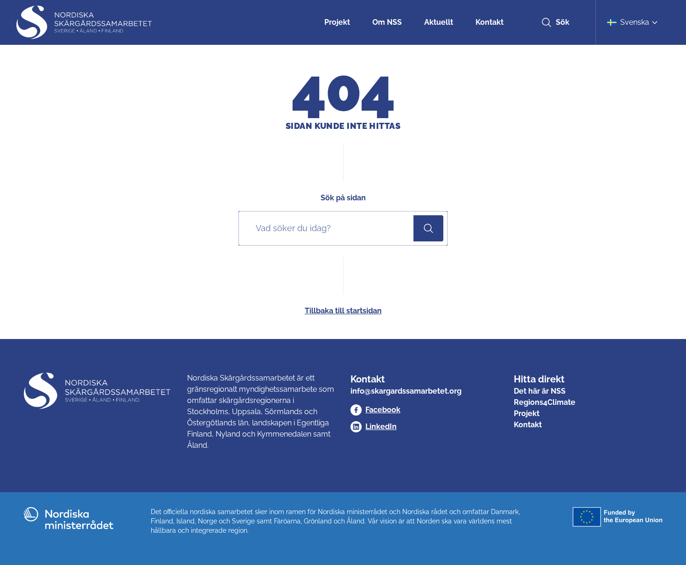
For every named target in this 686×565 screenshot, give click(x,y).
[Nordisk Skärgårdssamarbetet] (85, 22)
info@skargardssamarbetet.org (406, 391)
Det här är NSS (540, 391)
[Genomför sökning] (428, 228)
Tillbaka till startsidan (343, 310)
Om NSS (387, 22)
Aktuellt (438, 22)
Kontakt (490, 22)
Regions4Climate (544, 402)
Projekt (337, 22)
